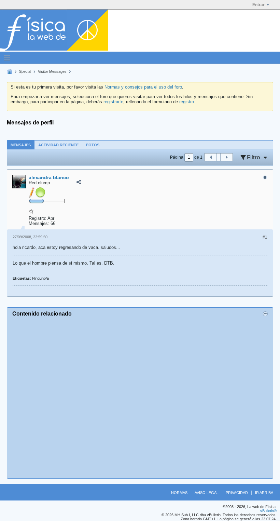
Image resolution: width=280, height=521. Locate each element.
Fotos (92, 145)
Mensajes (21, 145)
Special (25, 71)
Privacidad (237, 493)
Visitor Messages (52, 71)
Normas (179, 493)
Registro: (37, 218)
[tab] (20, 144)
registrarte (113, 101)
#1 (265, 237)
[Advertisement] (140, 396)
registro (186, 101)
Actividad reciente (58, 145)
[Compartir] (78, 182)
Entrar (258, 4)
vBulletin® (268, 511)
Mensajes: (39, 223)
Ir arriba (264, 493)
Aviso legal (207, 493)
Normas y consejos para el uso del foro (143, 87)
